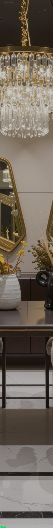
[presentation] (2, 213)
